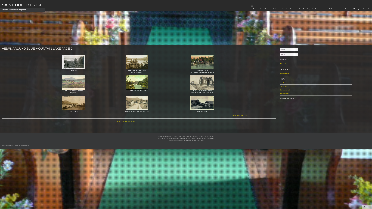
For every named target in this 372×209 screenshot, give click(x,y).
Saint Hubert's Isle (23, 5)
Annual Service (264, 9)
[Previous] (367, 207)
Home (254, 9)
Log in (282, 82)
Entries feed (283, 86)
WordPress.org (284, 93)
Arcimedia (26, 145)
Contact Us (366, 9)
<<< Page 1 (235, 115)
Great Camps (290, 9)
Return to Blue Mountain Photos (125, 121)
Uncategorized (284, 73)
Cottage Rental (277, 9)
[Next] (370, 207)
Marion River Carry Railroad (307, 9)
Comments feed (285, 90)
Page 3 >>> (243, 115)
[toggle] (364, 207)
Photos (347, 9)
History (339, 9)
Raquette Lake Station (326, 9)
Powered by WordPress (7, 145)
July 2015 (283, 63)
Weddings (356, 9)
